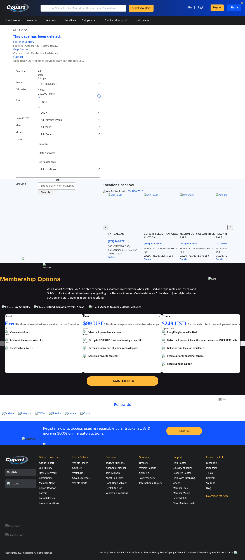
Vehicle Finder (80, 463)
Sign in (234, 7)
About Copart (46, 463)
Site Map (103, 553)
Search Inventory (23, 41)
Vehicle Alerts (79, 483)
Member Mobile (181, 493)
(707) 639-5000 (153, 243)
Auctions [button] (51, 20)
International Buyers (150, 483)
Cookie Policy (204, 553)
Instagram (211, 468)
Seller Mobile (180, 498)
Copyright (171, 553)
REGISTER (184, 431)
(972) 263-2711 (117, 241)
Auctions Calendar (116, 468)
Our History (45, 468)
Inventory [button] (32, 20)
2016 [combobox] (44, 102)
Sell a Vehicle (127, 553)
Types (19, 82)
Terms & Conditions (187, 553)
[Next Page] (230, 227)
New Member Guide (184, 503)
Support (18, 56)
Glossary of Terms (182, 468)
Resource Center (182, 473)
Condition (20, 71)
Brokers (143, 463)
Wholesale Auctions (117, 493)
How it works (12, 20)
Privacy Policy (159, 553)
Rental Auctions (114, 488)
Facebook (211, 463)
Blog (208, 488)
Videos (176, 483)
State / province (47, 153)
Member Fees (180, 488)
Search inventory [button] (141, 8)
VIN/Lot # (21, 184)
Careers (43, 493)
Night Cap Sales (114, 478)
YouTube (210, 483)
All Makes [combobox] (47, 127)
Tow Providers (147, 478)
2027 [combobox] (44, 112)
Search (45, 192)
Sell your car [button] (89, 20)
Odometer (21, 89)
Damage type (22, 118)
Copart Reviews (47, 488)
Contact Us (114, 553)
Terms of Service (142, 553)
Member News (47, 483)
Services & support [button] (116, 20)
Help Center (20, 49)
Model (19, 132)
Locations (70, 20)
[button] (44, 8)
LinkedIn (210, 478)
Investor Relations (49, 503)
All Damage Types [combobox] (51, 120)
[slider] (39, 96)
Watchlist (77, 473)
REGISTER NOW (122, 380)
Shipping (144, 473)
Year (18, 100)
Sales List (77, 468)
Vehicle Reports (147, 468)
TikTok (209, 473)
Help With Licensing (184, 478)
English (201, 7)
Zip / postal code (47, 162)
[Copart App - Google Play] (215, 513)
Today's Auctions (115, 463)
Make (18, 125)
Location (20, 140)
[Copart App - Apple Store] (215, 503)
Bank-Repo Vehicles (116, 483)
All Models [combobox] (47, 134)
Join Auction (113, 473)
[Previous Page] (105, 227)
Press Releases (47, 498)
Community (45, 478)
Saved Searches (80, 478)
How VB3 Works (48, 473)
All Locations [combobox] (48, 169)
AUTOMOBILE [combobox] (49, 84)
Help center (142, 20)
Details (111, 257)
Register (217, 7)
